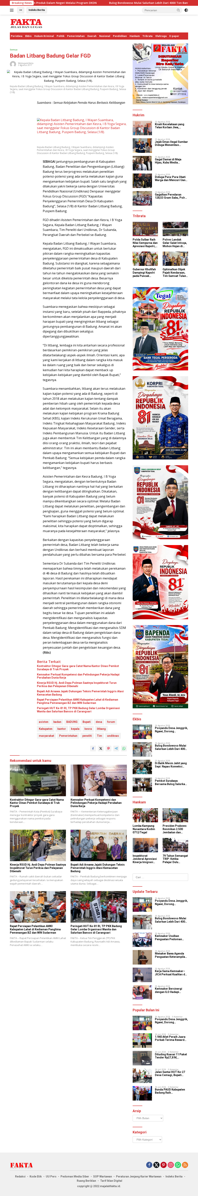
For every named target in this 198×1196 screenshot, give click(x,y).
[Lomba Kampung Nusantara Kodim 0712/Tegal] (145, 815)
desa (99, 721)
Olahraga (161, 36)
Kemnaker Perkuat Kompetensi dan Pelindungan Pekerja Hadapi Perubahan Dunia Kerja (78, 676)
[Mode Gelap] (186, 10)
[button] (178, 10)
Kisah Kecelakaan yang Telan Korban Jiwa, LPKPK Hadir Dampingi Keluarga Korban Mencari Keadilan (171, 126)
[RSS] (185, 1165)
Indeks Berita (37, 10)
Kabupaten (45, 728)
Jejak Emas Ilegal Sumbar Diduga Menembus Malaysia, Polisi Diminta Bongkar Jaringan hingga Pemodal (171, 143)
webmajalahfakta (25, 63)
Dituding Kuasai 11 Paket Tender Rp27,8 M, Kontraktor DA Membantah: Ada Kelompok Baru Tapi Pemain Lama (171, 1056)
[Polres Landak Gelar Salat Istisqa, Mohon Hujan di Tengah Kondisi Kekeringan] (175, 229)
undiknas (113, 735)
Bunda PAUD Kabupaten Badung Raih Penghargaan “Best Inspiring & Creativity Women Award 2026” (170, 1091)
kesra (88, 728)
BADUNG (72, 721)
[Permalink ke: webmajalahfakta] (13, 63)
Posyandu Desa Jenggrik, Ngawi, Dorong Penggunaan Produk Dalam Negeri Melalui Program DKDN (171, 729)
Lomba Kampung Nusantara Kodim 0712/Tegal (144, 829)
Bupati (87, 721)
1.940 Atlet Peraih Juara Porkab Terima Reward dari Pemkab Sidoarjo (170, 1038)
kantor (61, 728)
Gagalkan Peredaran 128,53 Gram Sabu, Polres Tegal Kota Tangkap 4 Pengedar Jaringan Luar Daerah (171, 196)
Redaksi (20, 1176)
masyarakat (46, 735)
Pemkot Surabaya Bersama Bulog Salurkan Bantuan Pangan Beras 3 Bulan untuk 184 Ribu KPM (171, 782)
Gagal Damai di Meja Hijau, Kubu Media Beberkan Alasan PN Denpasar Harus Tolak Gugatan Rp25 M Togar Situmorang (169, 161)
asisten (43, 721)
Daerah (91, 36)
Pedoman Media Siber (75, 1176)
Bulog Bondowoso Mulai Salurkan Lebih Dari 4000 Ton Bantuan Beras (114, 3)
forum (111, 721)
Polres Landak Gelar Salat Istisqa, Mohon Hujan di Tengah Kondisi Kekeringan (175, 243)
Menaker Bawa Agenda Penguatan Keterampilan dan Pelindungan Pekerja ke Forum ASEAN (171, 955)
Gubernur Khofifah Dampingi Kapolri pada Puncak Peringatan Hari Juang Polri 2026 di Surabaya (145, 272)
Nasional (104, 36)
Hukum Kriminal (44, 36)
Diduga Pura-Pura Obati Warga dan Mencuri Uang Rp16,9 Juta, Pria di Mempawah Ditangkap (171, 178)
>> (20, 10)
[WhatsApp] (178, 1165)
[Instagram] (171, 1165)
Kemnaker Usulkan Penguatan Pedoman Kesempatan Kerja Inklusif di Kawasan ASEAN (168, 937)
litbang (101, 728)
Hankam (135, 36)
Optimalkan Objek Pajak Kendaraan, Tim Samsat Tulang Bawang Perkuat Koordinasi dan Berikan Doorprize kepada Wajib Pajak (175, 272)
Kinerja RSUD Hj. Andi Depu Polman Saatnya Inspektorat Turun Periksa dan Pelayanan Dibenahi (77, 684)
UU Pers (51, 1176)
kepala (75, 728)
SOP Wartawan (102, 1176)
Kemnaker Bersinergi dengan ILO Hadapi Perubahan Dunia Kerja (169, 990)
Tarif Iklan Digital (111, 1180)
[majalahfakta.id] (26, 23)
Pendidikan (120, 36)
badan (57, 721)
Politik (60, 36)
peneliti (87, 735)
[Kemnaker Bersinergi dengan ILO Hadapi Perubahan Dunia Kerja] (142, 992)
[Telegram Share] (116, 748)
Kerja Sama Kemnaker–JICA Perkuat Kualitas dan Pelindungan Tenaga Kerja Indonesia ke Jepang (171, 973)
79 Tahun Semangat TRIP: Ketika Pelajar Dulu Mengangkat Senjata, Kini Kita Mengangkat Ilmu (175, 859)
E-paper (174, 36)
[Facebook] (149, 1165)
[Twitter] (156, 1165)
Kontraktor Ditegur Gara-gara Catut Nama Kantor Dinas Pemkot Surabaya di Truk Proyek (78, 667)
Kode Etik (36, 1176)
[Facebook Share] (93, 748)
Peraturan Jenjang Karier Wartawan (138, 1176)
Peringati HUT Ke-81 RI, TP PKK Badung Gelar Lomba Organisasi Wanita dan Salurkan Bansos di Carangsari (78, 710)
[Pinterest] (163, 1165)
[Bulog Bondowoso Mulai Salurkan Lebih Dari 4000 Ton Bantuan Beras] (142, 749)
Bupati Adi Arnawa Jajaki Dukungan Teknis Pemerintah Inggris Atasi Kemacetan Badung (80, 693)
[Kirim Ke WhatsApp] (124, 748)
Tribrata (148, 36)
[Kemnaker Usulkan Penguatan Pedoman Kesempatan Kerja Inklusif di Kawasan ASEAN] (142, 939)
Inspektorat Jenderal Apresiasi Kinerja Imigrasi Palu (145, 859)
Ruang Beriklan (86, 1180)
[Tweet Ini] (101, 748)
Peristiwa (16, 36)
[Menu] (12, 10)
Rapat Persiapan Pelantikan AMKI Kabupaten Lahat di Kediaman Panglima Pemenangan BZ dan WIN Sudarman (77, 701)
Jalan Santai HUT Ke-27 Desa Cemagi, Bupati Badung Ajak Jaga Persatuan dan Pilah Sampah (170, 1073)
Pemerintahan (76, 36)
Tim (99, 735)
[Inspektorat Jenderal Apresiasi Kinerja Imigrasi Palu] (145, 845)
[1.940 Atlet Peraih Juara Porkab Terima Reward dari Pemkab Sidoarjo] (142, 1040)
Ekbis (28, 36)
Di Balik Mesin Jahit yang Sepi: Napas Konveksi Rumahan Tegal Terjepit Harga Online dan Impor (171, 765)
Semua (13, 49)
